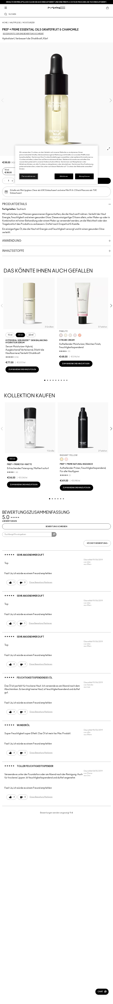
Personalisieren (28, 176)
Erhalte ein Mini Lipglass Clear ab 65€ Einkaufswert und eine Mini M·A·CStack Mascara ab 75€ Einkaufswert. (56, 2)
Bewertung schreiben (56, 526)
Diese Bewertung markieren (40, 582)
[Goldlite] (65, 335)
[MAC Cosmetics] (56, 8)
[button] (102, 991)
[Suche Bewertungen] (54, 534)
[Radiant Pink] (66, 459)
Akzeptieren (84, 176)
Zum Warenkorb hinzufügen (22, 369)
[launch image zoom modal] (108, 149)
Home (5, 22)
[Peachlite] (79, 335)
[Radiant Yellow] (61, 459)
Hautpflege (15, 22)
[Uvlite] (75, 335)
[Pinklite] (61, 335)
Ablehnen (64, 176)
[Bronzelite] (70, 335)
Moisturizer (29, 22)
